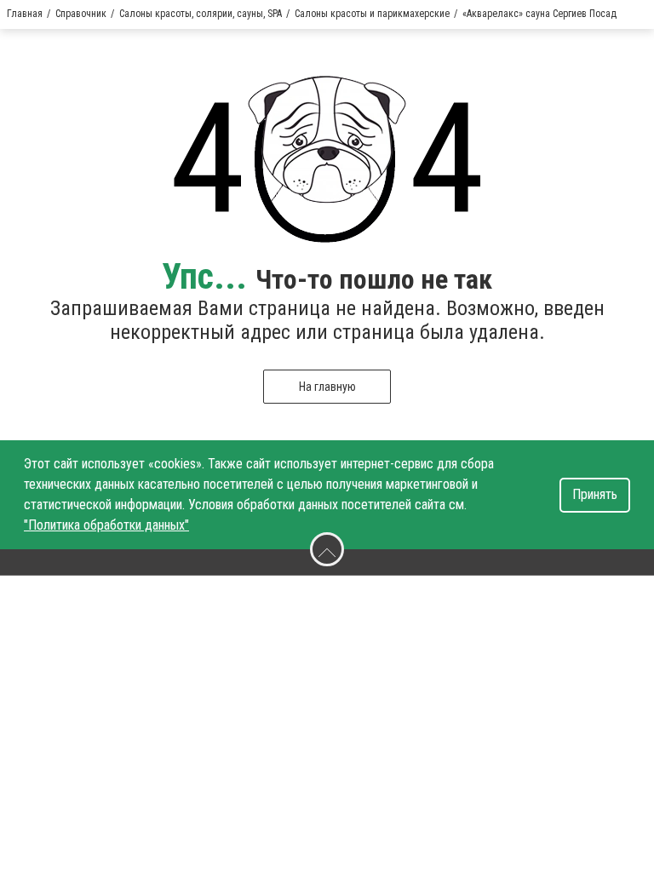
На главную (327, 386)
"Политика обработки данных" (106, 525)
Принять (594, 494)
